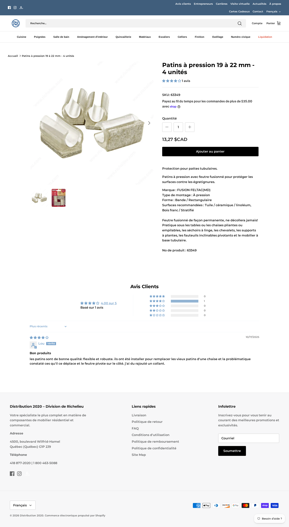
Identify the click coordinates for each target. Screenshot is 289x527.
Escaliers (164, 36)
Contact (258, 11)
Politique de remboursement (155, 441)
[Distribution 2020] (21, 7)
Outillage (217, 36)
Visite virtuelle (240, 3)
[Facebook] (9, 7)
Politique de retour (147, 422)
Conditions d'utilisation (150, 435)
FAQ (135, 428)
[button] (172, 81)
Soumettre (232, 451)
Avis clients (183, 3)
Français (271, 11)
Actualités (259, 3)
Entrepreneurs (203, 3)
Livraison (139, 415)
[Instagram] (15, 7)
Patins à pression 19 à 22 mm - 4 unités (48, 55)
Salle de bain (61, 36)
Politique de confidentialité (154, 448)
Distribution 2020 (31, 515)
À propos (275, 3)
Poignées (39, 36)
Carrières (221, 3)
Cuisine (21, 36)
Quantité (169, 118)
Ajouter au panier (210, 151)
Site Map (139, 455)
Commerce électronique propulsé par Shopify (75, 515)
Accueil (13, 55)
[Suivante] (149, 123)
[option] (92, 123)
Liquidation (265, 36)
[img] (39, 337)
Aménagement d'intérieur (92, 36)
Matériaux (145, 36)
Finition (199, 36)
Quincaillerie (123, 36)
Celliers (182, 36)
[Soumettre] (239, 23)
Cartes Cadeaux (239, 11)
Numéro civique (240, 36)
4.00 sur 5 (109, 303)
